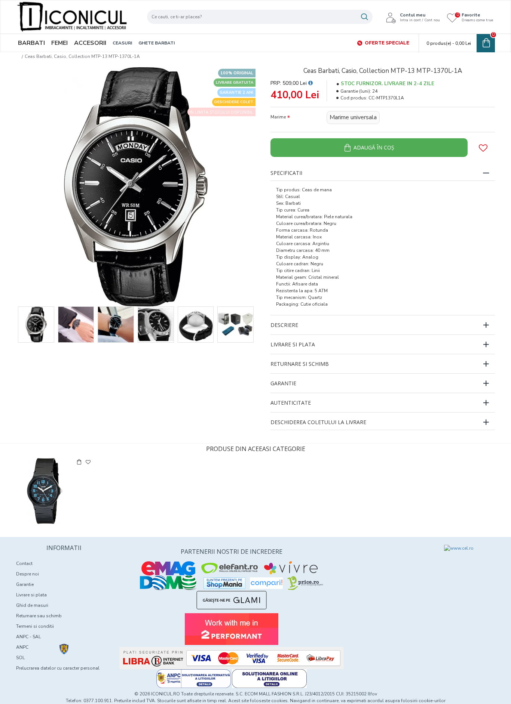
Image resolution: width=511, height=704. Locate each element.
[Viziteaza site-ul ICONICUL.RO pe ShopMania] (224, 583)
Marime (278, 117)
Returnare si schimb (299, 363)
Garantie (283, 383)
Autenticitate (290, 402)
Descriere (284, 324)
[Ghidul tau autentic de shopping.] (266, 583)
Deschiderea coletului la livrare (318, 422)
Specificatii (286, 172)
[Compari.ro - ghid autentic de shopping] (387, 558)
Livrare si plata (292, 344)
